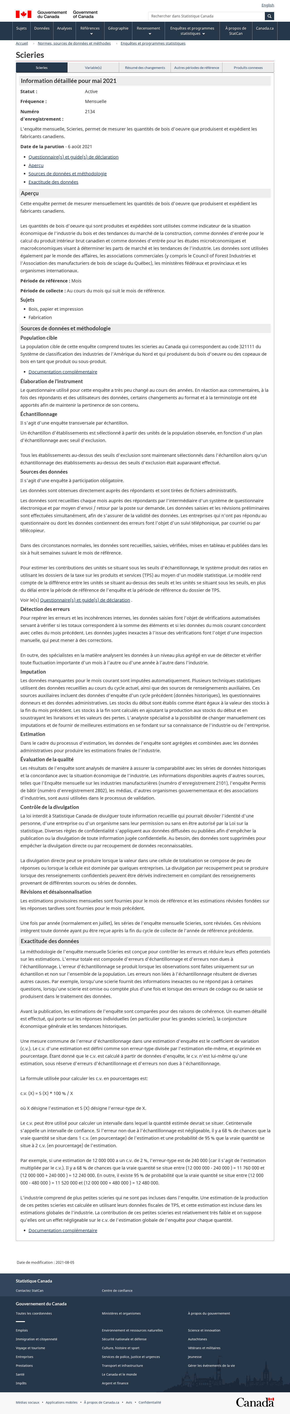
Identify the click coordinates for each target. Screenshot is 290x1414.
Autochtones (197, 1339)
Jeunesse (195, 1357)
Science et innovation (204, 1330)
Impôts (21, 1383)
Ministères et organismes (121, 1313)
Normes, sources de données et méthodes (74, 43)
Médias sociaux (27, 1402)
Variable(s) (93, 67)
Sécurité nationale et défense (124, 1339)
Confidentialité (150, 1402)
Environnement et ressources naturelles (132, 1330)
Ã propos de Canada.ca (101, 1402)
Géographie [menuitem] (118, 28)
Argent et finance (115, 1383)
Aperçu (36, 165)
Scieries (42, 67)
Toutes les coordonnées (34, 1313)
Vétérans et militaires (204, 1348)
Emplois (22, 1330)
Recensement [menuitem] (148, 28)
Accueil (22, 43)
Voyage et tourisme (30, 1348)
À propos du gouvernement (209, 1313)
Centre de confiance (117, 1290)
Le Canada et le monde (119, 1374)
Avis (129, 1402)
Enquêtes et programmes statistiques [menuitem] (192, 31)
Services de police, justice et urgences (131, 1357)
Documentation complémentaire (63, 372)
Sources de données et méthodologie (68, 174)
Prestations (24, 1365)
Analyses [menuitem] (64, 28)
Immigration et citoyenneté (36, 1339)
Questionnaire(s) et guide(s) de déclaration (73, 157)
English (268, 5)
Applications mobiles (61, 1402)
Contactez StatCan (30, 1290)
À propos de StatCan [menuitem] (235, 31)
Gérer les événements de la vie (211, 1365)
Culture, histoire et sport (120, 1348)
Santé (20, 1374)
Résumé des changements (145, 67)
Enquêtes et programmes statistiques (153, 43)
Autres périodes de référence (196, 67)
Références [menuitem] (90, 28)
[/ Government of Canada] (56, 15)
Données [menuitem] (42, 28)
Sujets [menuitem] (21, 28)
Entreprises (24, 1357)
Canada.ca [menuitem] (265, 28)
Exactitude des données (53, 182)
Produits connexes (248, 67)
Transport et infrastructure (122, 1365)
